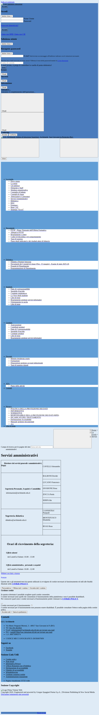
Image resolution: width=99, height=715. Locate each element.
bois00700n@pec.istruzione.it (31, 632)
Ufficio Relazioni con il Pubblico (18, 666)
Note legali (10, 661)
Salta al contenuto (7, 2)
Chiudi (4, 74)
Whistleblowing (12, 672)
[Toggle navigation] (20, 147)
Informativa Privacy (13, 664)
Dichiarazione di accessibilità (17, 668)
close (4, 159)
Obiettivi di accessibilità (15, 670)
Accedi (4, 6)
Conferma (13, 135)
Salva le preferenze (19, 612)
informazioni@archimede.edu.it (32, 630)
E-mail (26, 56)
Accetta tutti (38, 588)
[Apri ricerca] (79, 147)
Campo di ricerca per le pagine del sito (15, 447)
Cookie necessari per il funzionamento (16, 605)
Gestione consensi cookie (15, 674)
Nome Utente (29, 19)
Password (27, 21)
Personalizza (6, 588)
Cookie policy (11, 659)
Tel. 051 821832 (15, 628)
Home (94, 430)
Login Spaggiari (63, 61)
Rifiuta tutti (20, 588)
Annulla (4, 135)
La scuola (94, 433)
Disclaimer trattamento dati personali (15, 694)
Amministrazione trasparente (17, 677)
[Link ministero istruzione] (11, 4)
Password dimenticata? (9, 25)
